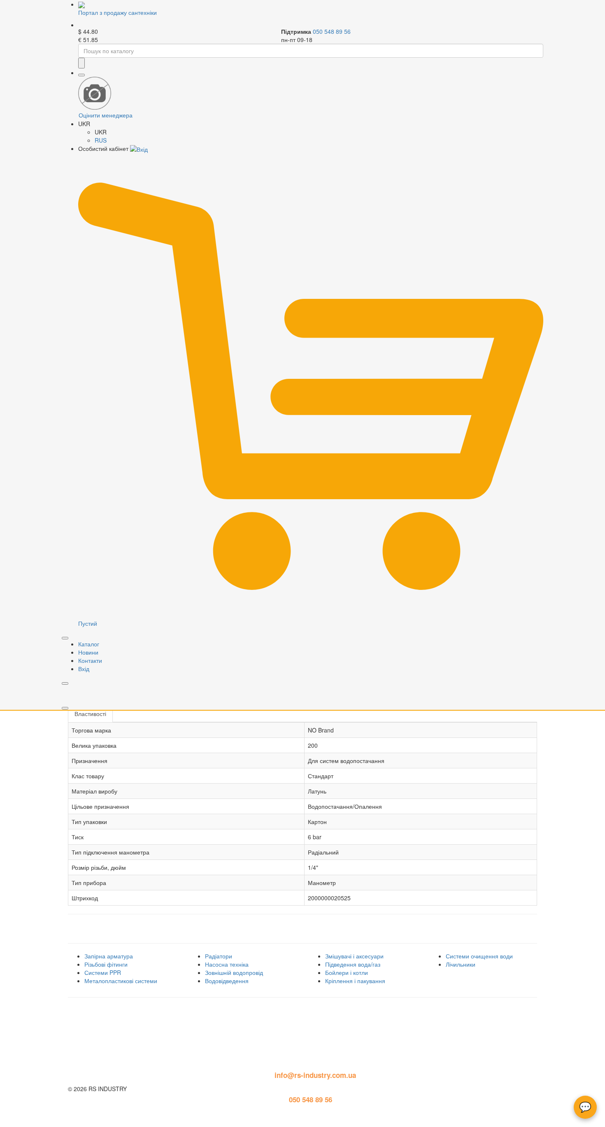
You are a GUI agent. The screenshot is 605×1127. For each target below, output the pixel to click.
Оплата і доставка (95, 1023)
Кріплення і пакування (355, 981)
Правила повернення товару (112, 1037)
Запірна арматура (108, 956)
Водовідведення (227, 981)
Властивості (90, 713)
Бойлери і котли (346, 972)
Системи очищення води (479, 956)
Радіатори (218, 956)
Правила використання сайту (113, 1010)
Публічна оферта (94, 1050)
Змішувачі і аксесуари (354, 956)
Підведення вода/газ (352, 964)
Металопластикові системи (120, 981)
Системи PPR (102, 972)
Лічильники (460, 964)
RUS (101, 140)
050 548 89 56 (332, 31)
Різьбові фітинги (106, 964)
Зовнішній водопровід (234, 972)
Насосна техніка (227, 964)
